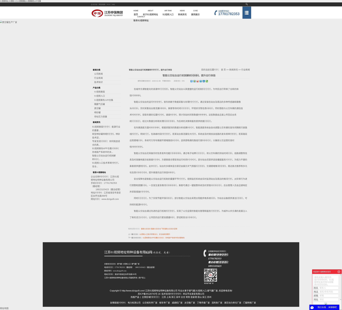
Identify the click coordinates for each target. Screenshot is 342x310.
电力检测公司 (134, 303)
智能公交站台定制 (170, 229)
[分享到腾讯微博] (201, 81)
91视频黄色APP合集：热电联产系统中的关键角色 (164, 238)
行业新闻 (98, 78)
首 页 (223, 70)
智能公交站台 (146, 229)
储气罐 (119, 264)
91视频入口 (168, 12)
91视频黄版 (99, 92)
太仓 (183, 297)
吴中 (178, 297)
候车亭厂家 (164, 303)
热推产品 (135, 297)
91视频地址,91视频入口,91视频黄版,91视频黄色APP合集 (20, 1)
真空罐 (97, 108)
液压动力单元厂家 (232, 303)
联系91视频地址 (141, 18)
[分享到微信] (207, 81)
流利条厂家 (217, 303)
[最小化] (339, 271)
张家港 (194, 297)
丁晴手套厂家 (203, 303)
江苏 (164, 297)
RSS (108, 4)
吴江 (204, 297)
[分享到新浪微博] (198, 81)
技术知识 (98, 82)
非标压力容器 (100, 116)
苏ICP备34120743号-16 (149, 294)
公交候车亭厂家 (149, 303)
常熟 (188, 297)
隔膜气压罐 (99, 104)
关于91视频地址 (150, 12)
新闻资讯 (182, 12)
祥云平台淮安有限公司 (193, 294)
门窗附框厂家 (249, 303)
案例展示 (195, 12)
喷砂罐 (97, 112)
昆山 (199, 297)
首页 (135, 12)
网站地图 (102, 4)
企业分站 (94, 4)
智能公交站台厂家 (157, 229)
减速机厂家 (177, 303)
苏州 (209, 297)
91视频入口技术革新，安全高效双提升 (154, 234)
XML (113, 4)
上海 (168, 297)
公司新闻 (98, 74)
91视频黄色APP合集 (103, 100)
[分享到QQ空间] (194, 81)
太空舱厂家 (189, 303)
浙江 (173, 297)
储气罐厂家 (135, 264)
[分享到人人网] (204, 81)
